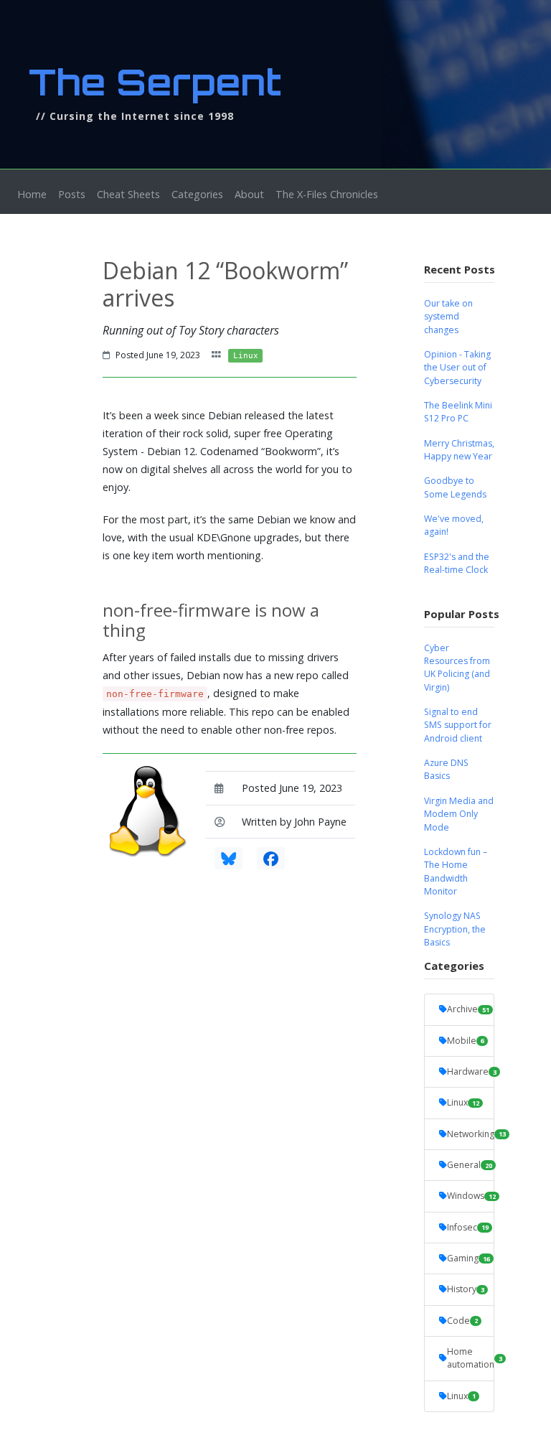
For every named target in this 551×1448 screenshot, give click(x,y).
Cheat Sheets (128, 194)
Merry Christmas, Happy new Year (459, 449)
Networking (470, 1134)
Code (462, 1320)
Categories (197, 194)
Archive (468, 1009)
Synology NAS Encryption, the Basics (455, 929)
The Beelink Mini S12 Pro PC (458, 411)
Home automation (470, 1357)
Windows (470, 1196)
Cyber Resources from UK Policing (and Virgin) (457, 667)
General (469, 1165)
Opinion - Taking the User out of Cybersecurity (457, 367)
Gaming (468, 1258)
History (465, 1289)
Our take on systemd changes (448, 316)
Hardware (470, 1071)
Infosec (468, 1227)
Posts (71, 194)
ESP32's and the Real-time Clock (456, 563)
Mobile (465, 1040)
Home (34, 194)
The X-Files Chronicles (327, 194)
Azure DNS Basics (446, 769)
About (249, 194)
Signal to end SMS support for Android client (457, 725)
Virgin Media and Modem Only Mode (459, 814)
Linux (463, 1102)
